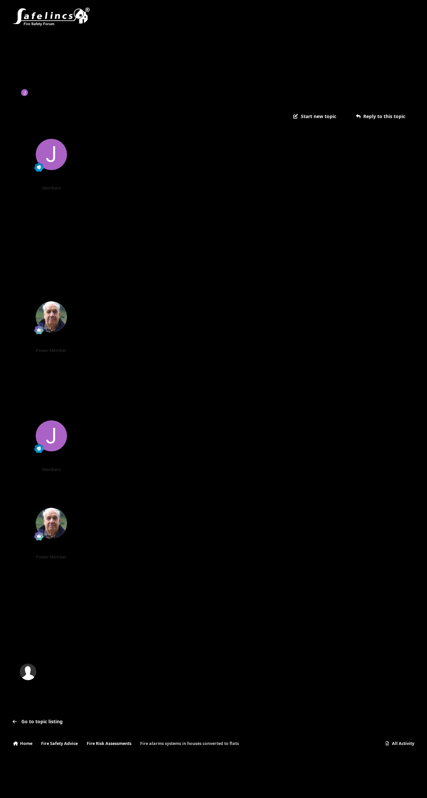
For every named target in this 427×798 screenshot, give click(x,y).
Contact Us (62, 786)
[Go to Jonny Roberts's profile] (24, 92)
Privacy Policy (30, 786)
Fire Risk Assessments (145, 92)
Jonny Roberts (47, 92)
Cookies (89, 786)
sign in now (148, 643)
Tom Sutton (51, 342)
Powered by (382, 786)
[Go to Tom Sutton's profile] (51, 317)
